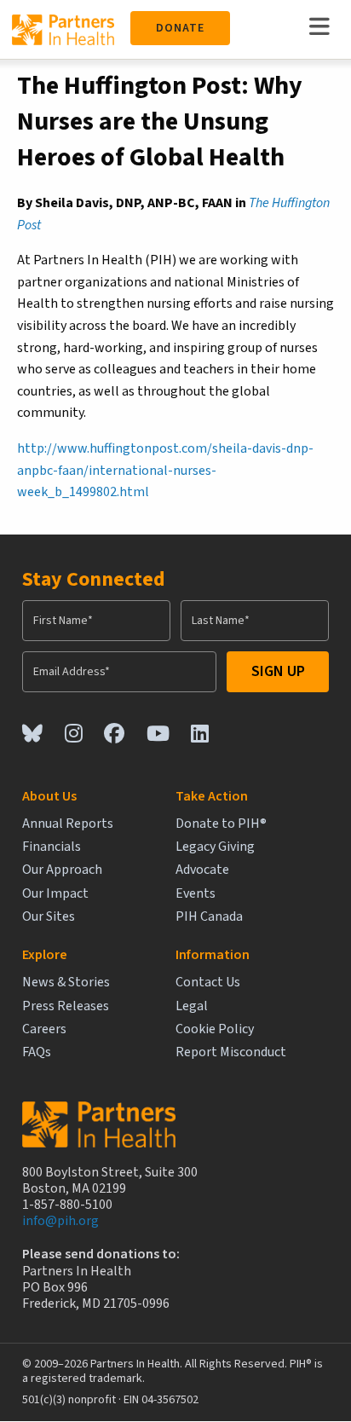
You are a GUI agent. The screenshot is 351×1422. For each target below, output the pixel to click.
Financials (51, 847)
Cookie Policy (215, 1029)
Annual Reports (67, 824)
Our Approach (62, 870)
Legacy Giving (215, 847)
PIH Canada (209, 917)
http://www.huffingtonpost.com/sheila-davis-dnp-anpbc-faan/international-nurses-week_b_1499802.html (165, 470)
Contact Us (208, 982)
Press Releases (65, 1006)
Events (196, 894)
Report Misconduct (231, 1052)
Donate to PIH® (221, 824)
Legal (192, 1006)
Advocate (202, 870)
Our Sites (48, 917)
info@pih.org (60, 1220)
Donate (180, 28)
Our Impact (55, 894)
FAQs (36, 1052)
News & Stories (66, 982)
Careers (44, 1029)
